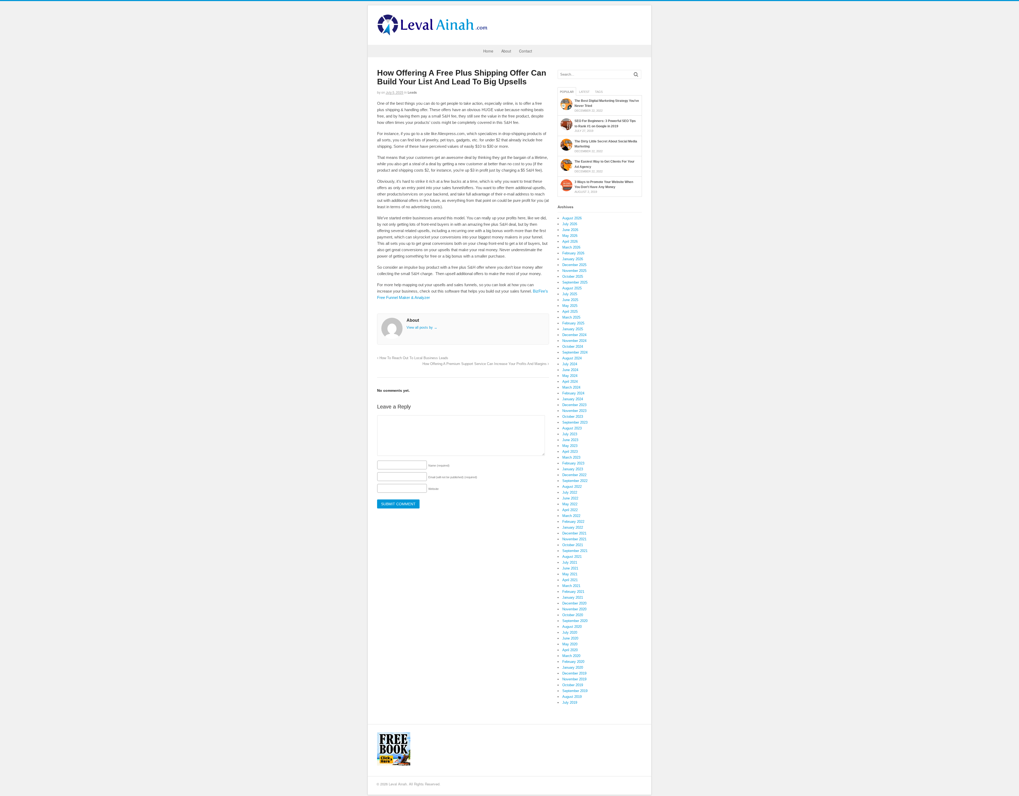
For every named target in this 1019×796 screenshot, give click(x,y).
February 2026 (573, 253)
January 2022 (572, 527)
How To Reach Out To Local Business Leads (413, 358)
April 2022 (570, 510)
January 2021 (572, 597)
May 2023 (569, 446)
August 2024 (572, 358)
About (506, 51)
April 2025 (570, 312)
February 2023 (573, 463)
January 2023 (572, 469)
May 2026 (569, 236)
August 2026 (572, 218)
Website (433, 488)
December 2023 (574, 405)
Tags (599, 91)
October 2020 (572, 615)
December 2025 (574, 265)
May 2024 (569, 376)
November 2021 (574, 539)
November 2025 (574, 271)
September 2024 (575, 352)
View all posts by (422, 327)
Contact (525, 51)
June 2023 (570, 440)
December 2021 (574, 533)
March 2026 (571, 247)
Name (439, 465)
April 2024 (570, 382)
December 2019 (574, 673)
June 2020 (570, 638)
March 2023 (571, 457)
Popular (567, 91)
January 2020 (572, 667)
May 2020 (569, 644)
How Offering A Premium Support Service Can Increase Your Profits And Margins (485, 364)
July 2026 (569, 224)
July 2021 (569, 562)
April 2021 (570, 580)
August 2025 (572, 288)
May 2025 (569, 306)
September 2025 (575, 282)
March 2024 (571, 387)
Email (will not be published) (452, 477)
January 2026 (572, 259)
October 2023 (572, 417)
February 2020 (573, 662)
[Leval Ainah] (434, 34)
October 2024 (572, 347)
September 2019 (575, 691)
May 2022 (569, 504)
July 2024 (569, 364)
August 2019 (572, 697)
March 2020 (571, 656)
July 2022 (569, 492)
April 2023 (570, 452)
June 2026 (570, 230)
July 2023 (569, 434)
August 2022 (572, 487)
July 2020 (569, 632)
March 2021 (571, 586)
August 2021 (572, 557)
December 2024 (574, 335)
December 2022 (574, 475)
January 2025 (572, 329)
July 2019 (569, 702)
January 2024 (572, 399)
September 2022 (575, 481)
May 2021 (569, 574)
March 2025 (571, 317)
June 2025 (570, 300)
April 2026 (570, 241)
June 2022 (570, 498)
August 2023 (572, 428)
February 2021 (573, 592)
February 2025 (573, 323)
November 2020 (574, 609)
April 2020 (570, 650)
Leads (412, 92)
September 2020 (575, 621)
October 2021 (572, 545)
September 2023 (575, 422)
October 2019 (572, 685)
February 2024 (573, 393)
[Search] (636, 74)
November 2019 (574, 679)
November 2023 (574, 411)
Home (488, 51)
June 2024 (570, 370)
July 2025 (569, 294)
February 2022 (573, 522)
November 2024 (574, 341)
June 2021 (570, 568)
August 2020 (572, 627)
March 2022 (571, 516)
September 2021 (575, 551)
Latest (584, 91)
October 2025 (572, 277)
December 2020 (574, 603)
